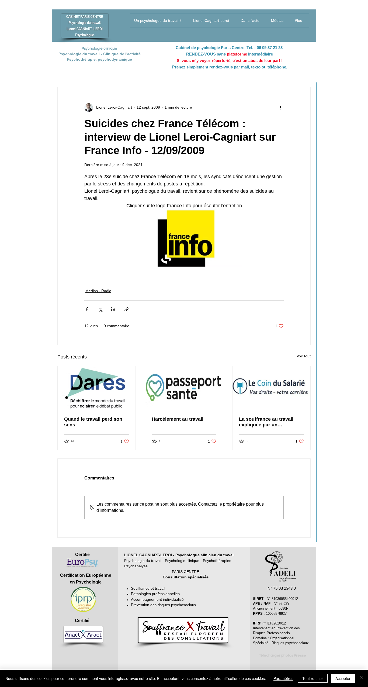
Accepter (342, 678)
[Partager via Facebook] (86, 309)
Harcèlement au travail (177, 419)
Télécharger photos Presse (282, 655)
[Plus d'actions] (280, 107)
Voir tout (304, 356)
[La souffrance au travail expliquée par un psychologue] (271, 388)
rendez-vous (221, 67)
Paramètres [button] (283, 678)
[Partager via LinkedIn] (113, 309)
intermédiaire (260, 54)
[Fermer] (361, 678)
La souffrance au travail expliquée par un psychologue (266, 422)
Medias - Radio (98, 291)
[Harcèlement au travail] (184, 388)
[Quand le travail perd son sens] (97, 388)
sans (222, 54)
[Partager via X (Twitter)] (100, 309)
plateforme (237, 54)
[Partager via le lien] (126, 309)
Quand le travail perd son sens (93, 421)
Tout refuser (312, 678)
